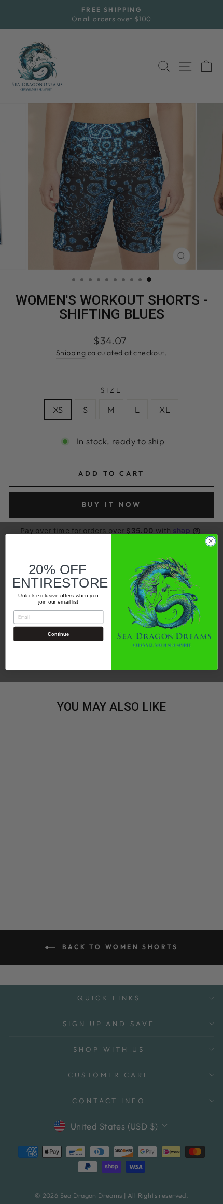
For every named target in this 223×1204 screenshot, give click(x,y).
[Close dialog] (210, 541)
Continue (58, 634)
